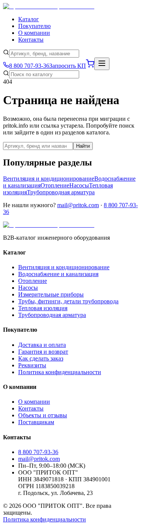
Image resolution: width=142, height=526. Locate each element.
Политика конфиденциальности (59, 372)
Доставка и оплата (42, 345)
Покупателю (34, 26)
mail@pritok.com (78, 205)
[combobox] (44, 54)
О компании (34, 33)
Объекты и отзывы (42, 415)
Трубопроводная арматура (61, 192)
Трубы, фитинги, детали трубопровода (68, 301)
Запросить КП (67, 65)
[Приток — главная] (48, 6)
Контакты (31, 39)
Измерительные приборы (51, 294)
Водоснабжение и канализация (58, 274)
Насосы (79, 185)
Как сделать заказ (40, 358)
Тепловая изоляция (42, 308)
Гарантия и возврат (43, 351)
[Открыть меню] (101, 64)
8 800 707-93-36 (38, 452)
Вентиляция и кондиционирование (48, 178)
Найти (83, 146)
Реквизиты (32, 365)
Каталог (28, 19)
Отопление (55, 185)
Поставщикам (36, 422)
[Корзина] (90, 65)
